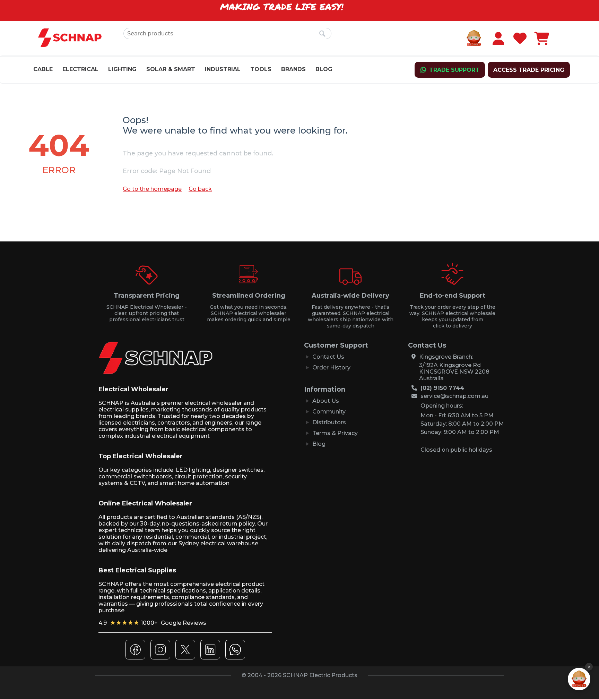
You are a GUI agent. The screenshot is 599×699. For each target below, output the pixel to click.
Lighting (122, 69)
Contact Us (328, 356)
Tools (260, 69)
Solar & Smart (170, 69)
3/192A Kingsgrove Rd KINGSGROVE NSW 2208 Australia (454, 372)
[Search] (322, 34)
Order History (331, 367)
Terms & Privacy (335, 433)
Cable (43, 69)
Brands (293, 69)
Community (329, 411)
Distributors (329, 422)
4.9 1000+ (152, 623)
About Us (325, 401)
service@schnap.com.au (454, 396)
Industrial (223, 69)
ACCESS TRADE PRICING (528, 70)
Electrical (80, 69)
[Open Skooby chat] (579, 679)
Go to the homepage (152, 189)
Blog (323, 69)
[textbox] (227, 33)
